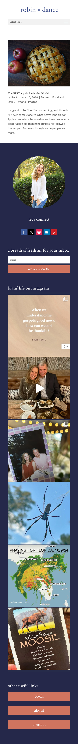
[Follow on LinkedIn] (47, 232)
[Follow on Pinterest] (54, 232)
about (39, 710)
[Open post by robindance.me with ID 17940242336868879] (39, 576)
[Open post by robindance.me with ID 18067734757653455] (39, 513)
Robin (14, 97)
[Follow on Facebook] (24, 232)
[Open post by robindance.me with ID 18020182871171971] (39, 639)
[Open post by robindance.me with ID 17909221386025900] (39, 388)
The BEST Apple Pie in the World (28, 94)
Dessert (46, 97)
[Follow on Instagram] (39, 232)
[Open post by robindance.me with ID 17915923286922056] (39, 451)
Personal (21, 102)
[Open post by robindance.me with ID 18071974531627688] (39, 326)
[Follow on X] (31, 232)
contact (39, 724)
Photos (32, 102)
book (39, 696)
